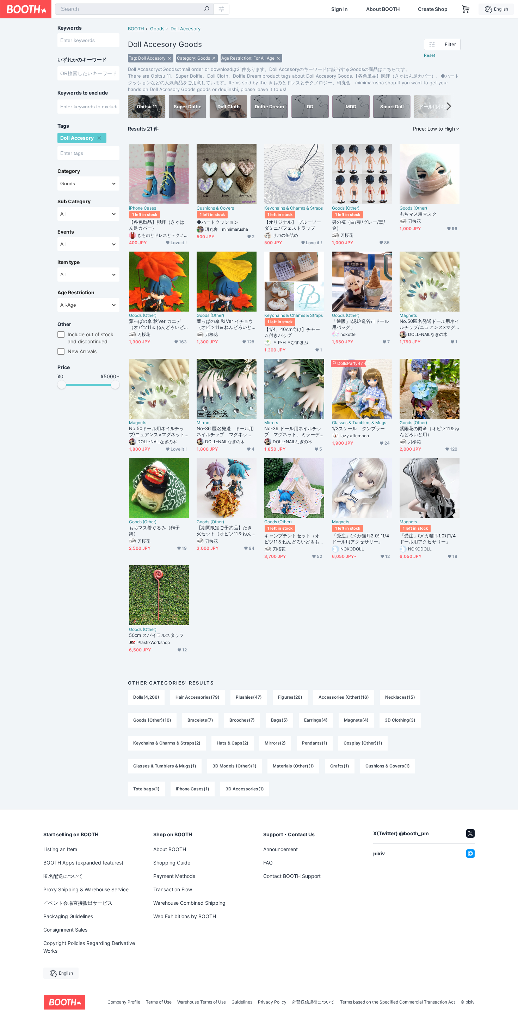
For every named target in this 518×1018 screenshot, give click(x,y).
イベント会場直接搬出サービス (77, 903)
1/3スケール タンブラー (358, 428)
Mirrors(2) (275, 743)
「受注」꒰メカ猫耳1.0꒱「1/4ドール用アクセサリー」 (428, 538)
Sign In (339, 9)
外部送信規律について (313, 1002)
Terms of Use (159, 1002)
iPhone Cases (142, 208)
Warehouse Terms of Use (201, 1002)
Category (68, 171)
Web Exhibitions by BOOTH (184, 916)
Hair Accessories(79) (197, 697)
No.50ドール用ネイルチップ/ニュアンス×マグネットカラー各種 (157, 432)
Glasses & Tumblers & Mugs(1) (164, 766)
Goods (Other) (345, 208)
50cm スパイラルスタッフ (156, 635)
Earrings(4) (316, 720)
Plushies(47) (249, 697)
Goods (157, 28)
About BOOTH (383, 9)
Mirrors (203, 423)
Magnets (408, 315)
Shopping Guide (171, 863)
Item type (68, 262)
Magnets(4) (356, 720)
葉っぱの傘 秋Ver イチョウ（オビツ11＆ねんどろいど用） (225, 324)
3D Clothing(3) (400, 720)
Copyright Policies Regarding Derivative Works (89, 947)
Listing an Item (60, 849)
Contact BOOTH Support (292, 876)
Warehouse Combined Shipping (189, 903)
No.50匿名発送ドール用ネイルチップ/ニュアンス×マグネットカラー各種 (429, 324)
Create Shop (433, 9)
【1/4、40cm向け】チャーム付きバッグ (292, 332)
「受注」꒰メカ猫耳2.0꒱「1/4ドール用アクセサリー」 (360, 538)
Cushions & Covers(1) (387, 766)
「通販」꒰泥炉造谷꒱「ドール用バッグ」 (360, 324)
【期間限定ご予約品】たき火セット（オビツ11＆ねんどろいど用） (226, 531)
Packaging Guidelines (68, 916)
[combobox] (134, 9)
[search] (206, 9)
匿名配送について (63, 876)
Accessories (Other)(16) (344, 697)
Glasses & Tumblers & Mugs (359, 423)
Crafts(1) (339, 766)
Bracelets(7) (200, 720)
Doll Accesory (186, 28)
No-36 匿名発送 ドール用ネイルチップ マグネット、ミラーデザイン (225, 432)
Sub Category (74, 201)
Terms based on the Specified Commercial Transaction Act (397, 1002)
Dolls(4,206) (146, 697)
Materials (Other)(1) (293, 766)
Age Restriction (75, 292)
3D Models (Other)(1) (234, 766)
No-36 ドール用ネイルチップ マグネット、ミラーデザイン (292, 432)
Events (65, 231)
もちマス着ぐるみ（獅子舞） (154, 530)
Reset (429, 55)
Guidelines (242, 1002)
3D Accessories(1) (245, 788)
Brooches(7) (242, 720)
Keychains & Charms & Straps (293, 208)
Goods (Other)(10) (152, 720)
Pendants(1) (314, 743)
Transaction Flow (172, 889)
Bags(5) (279, 720)
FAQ (268, 863)
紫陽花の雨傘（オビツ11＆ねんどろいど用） (429, 431)
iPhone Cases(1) (192, 788)
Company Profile (123, 1002)
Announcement (280, 849)
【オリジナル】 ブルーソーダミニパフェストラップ (292, 225)
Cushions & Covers (215, 208)
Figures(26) (290, 697)
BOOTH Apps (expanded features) (83, 863)
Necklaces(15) (400, 697)
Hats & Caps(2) (232, 743)
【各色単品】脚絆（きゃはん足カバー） (156, 225)
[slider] (61, 384)
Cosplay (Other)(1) (363, 743)
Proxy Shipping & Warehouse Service (86, 889)
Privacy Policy (272, 1002)
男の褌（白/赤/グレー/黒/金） (358, 225)
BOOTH (136, 28)
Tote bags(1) (146, 788)
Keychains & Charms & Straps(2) (167, 743)
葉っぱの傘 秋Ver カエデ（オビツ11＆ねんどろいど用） (156, 324)
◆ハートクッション (218, 222)
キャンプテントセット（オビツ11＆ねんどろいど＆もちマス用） (294, 539)
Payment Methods (174, 876)
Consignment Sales (65, 930)
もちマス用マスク (418, 214)
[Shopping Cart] (466, 9)
